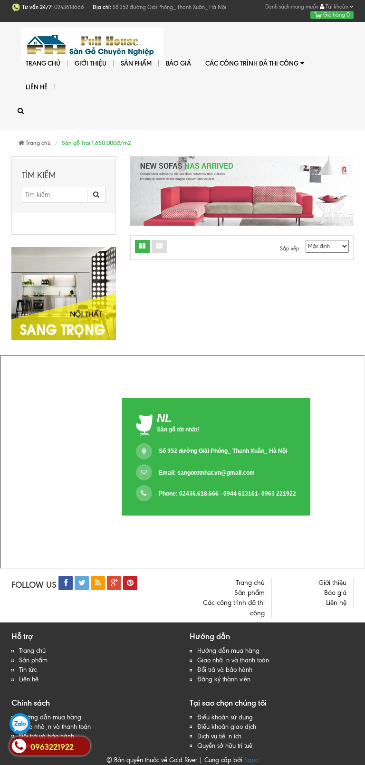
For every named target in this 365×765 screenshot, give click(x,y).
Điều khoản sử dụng (225, 717)
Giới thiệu (90, 63)
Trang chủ (43, 63)
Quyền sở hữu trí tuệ (226, 745)
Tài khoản (337, 6)
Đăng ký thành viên (223, 679)
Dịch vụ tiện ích (219, 736)
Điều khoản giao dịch (226, 726)
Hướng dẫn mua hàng (228, 650)
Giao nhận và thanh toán (233, 660)
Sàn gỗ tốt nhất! (178, 429)
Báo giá (178, 63)
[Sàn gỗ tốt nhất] (91, 39)
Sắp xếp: (290, 248)
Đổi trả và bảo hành (224, 669)
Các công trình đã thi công (251, 63)
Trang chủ (32, 650)
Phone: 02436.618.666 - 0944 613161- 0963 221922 (227, 493)
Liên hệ (37, 87)
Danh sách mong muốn (291, 6)
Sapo (251, 760)
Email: (207, 472)
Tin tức (28, 669)
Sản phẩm (33, 660)
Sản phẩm (136, 63)
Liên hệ (30, 679)
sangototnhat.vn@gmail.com (216, 472)
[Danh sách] (142, 246)
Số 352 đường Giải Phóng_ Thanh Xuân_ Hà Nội (223, 451)
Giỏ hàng (336, 14)
